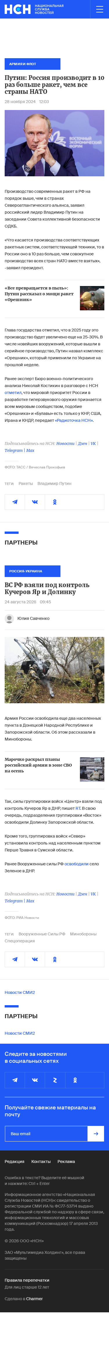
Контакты (41, 1161)
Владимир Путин (54, 483)
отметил (13, 392)
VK (93, 443)
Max (30, 450)
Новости (65, 443)
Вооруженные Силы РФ (42, 934)
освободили (77, 863)
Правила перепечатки (27, 1280)
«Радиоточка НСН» (74, 420)
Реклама (66, 1161)
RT (78, 808)
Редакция (14, 1161)
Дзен (82, 443)
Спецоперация (20, 941)
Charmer (34, 1298)
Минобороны (83, 934)
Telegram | (15, 450)
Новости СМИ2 (20, 992)
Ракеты (26, 483)
